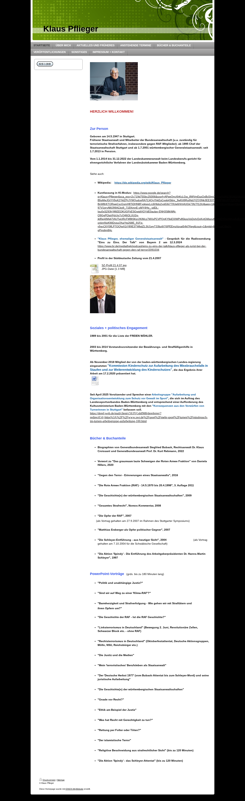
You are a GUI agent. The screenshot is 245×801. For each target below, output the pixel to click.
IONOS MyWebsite (74, 789)
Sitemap (61, 780)
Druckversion (49, 780)
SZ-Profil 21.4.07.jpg (114, 265)
